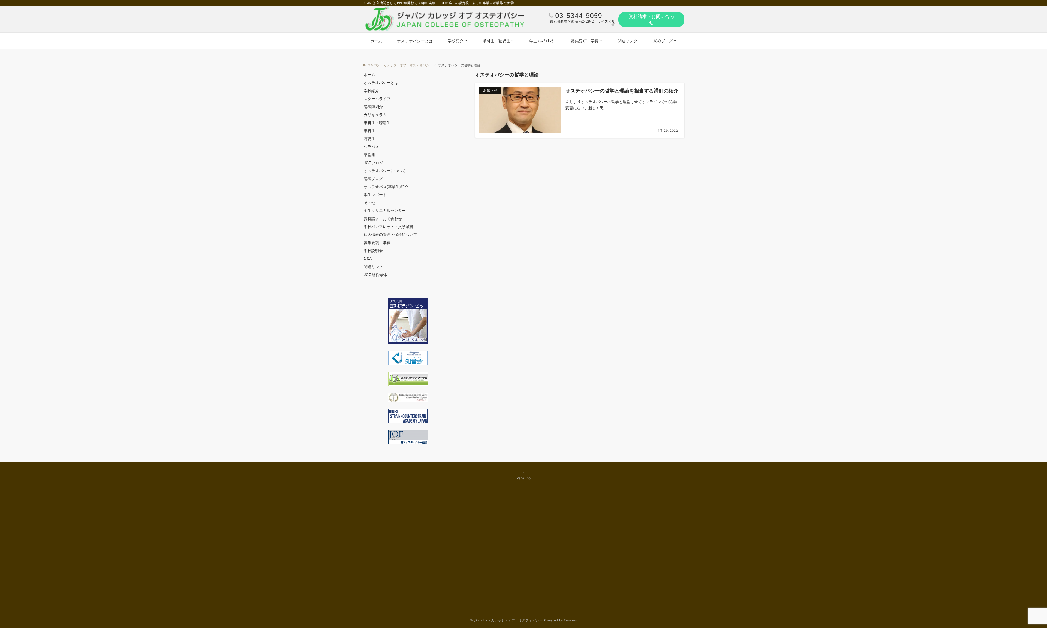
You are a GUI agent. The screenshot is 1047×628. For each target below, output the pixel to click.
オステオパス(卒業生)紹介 (386, 186)
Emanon (570, 620)
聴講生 (369, 138)
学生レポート (375, 194)
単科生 (369, 130)
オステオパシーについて (385, 170)
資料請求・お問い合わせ (651, 19)
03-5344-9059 (578, 16)
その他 (369, 202)
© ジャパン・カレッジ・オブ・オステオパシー (506, 620)
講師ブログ (373, 178)
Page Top (524, 478)
